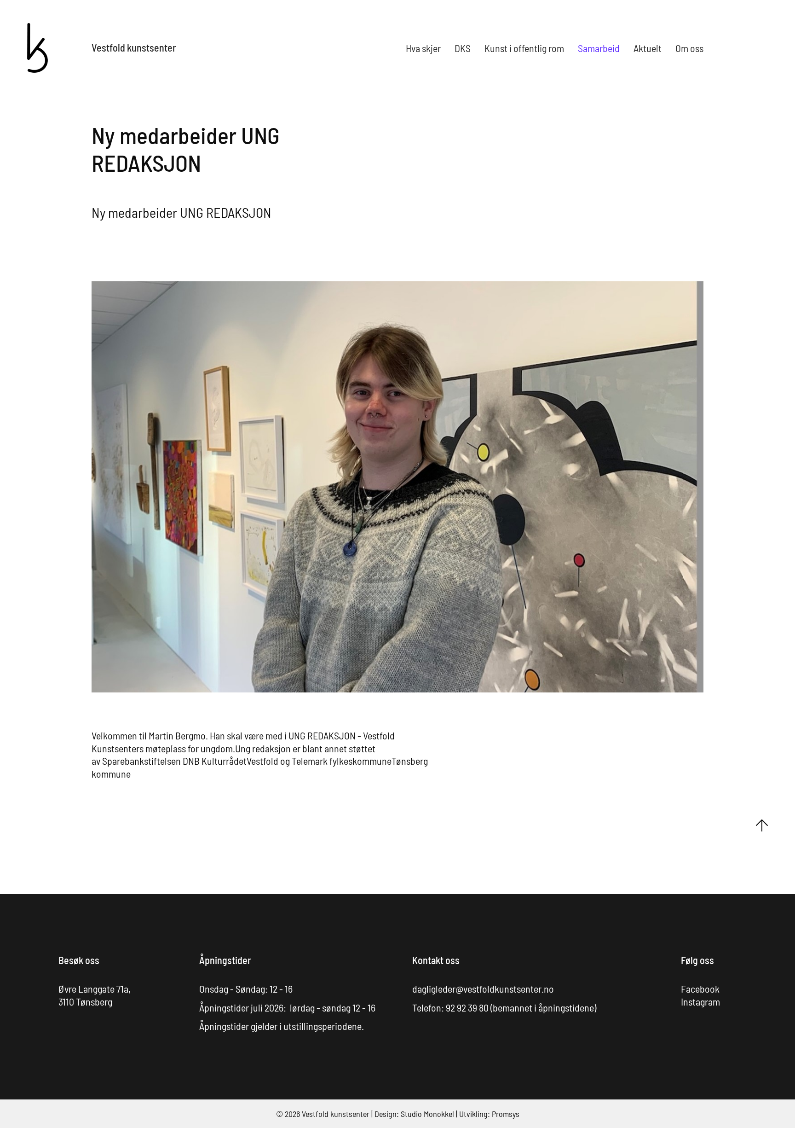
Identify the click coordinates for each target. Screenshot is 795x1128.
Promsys (505, 1114)
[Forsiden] (37, 46)
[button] (423, 47)
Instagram (700, 1001)
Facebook (700, 988)
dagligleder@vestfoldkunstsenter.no (483, 988)
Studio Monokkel (427, 1114)
